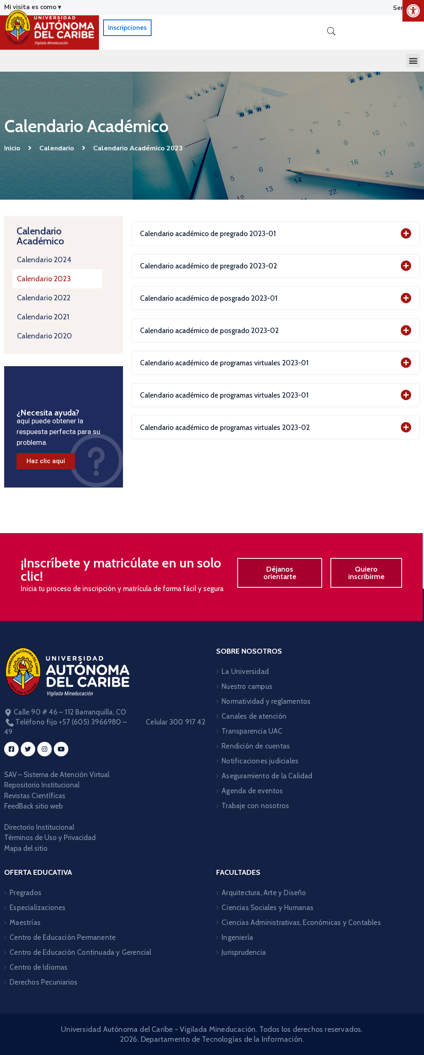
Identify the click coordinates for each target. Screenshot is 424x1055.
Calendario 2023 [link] (44, 278)
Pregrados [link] (25, 892)
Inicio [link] (12, 148)
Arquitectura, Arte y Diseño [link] (264, 892)
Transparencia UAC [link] (252, 731)
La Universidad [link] (245, 671)
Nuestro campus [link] (247, 686)
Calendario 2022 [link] (43, 297)
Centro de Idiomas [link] (38, 967)
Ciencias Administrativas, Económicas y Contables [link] (301, 922)
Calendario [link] (56, 148)
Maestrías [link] (25, 922)
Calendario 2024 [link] (44, 259)
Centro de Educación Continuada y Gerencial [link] (80, 952)
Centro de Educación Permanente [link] (63, 937)
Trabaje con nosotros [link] (255, 806)
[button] (413, 61)
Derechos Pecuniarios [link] (43, 982)
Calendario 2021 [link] (43, 316)
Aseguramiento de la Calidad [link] (267, 776)
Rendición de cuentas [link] (256, 746)
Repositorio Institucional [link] (42, 785)
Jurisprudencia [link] (244, 952)
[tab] (275, 233)
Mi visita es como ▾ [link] (32, 7)
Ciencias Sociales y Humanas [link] (267, 907)
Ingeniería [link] (237, 937)
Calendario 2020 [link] (44, 335)
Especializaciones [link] (37, 907)
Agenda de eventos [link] (252, 791)
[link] (413, 11)
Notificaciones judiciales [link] (260, 761)
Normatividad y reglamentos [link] (266, 701)
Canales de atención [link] (254, 716)
